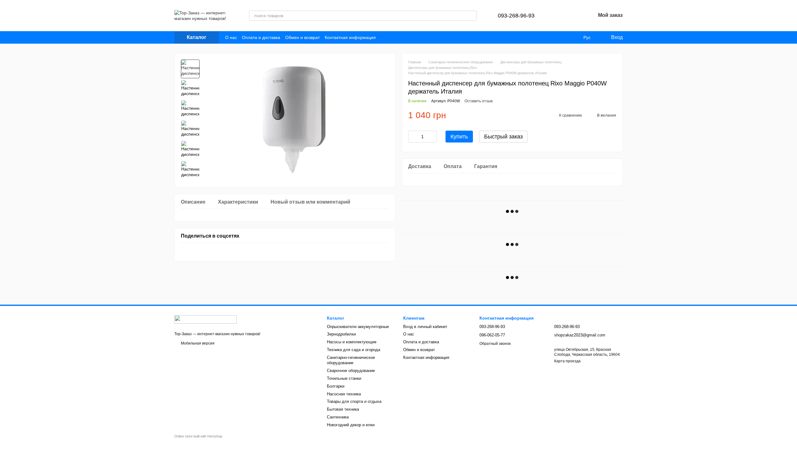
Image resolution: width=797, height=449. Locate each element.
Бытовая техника (343, 409)
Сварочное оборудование (351, 370)
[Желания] (574, 16)
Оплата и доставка (261, 37)
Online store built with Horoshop (198, 436)
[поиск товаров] (472, 16)
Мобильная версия (197, 343)
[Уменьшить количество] (412, 136)
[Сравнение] (558, 16)
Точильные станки (344, 378)
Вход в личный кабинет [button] (425, 326)
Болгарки (335, 386)
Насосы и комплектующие (351, 342)
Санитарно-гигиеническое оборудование (351, 360)
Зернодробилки (341, 334)
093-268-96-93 (516, 15)
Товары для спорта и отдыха (354, 401)
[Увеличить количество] (432, 136)
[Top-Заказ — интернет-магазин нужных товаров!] (205, 319)
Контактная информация (350, 37)
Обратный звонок (495, 343)
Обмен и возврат (302, 37)
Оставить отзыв (479, 101)
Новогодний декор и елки (351, 424)
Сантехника (338, 417)
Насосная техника (344, 394)
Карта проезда (567, 361)
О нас (231, 37)
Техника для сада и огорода (353, 349)
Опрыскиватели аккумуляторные (358, 326)
